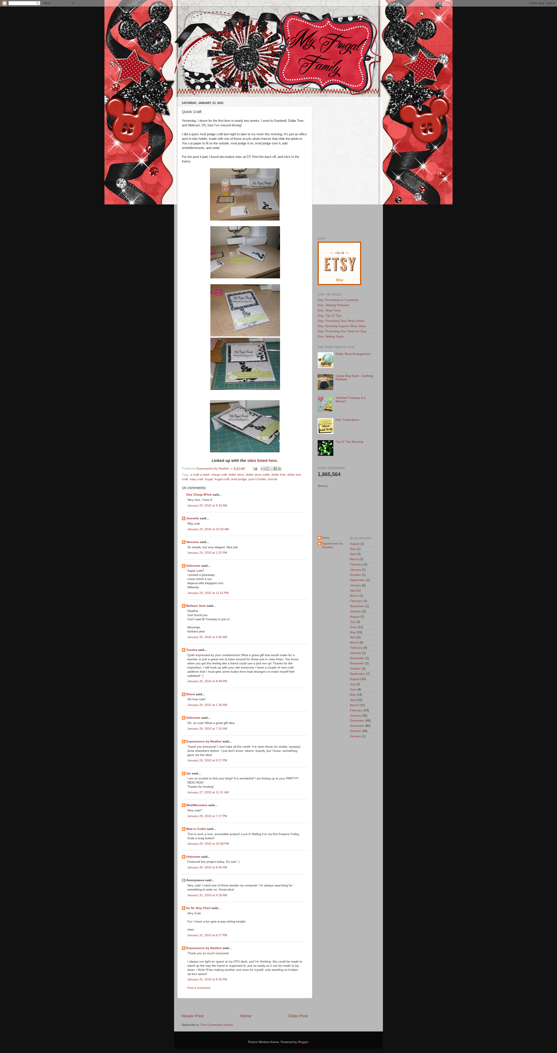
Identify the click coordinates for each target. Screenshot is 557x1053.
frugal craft (222, 479)
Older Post (298, 1016)
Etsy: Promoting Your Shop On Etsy (342, 331)
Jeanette (192, 518)
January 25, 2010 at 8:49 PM (207, 681)
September (357, 580)
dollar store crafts (258, 474)
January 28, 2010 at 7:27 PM (207, 816)
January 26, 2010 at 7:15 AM (207, 728)
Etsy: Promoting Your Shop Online (341, 321)
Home (246, 1016)
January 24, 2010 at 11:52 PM (208, 593)
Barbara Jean (196, 605)
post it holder (257, 479)
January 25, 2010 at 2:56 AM (207, 637)
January (355, 569)
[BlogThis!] (267, 468)
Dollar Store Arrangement (353, 354)
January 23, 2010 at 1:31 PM (207, 552)
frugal (209, 479)
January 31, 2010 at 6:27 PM (207, 935)
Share (322, 486)
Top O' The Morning (349, 441)
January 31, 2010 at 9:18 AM (207, 895)
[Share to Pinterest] (279, 468)
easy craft (196, 479)
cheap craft (219, 474)
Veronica (192, 542)
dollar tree (278, 474)
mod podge (239, 479)
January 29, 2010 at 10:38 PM (208, 843)
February (356, 564)
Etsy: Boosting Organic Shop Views (342, 326)
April (353, 554)
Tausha (191, 650)
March (354, 559)
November (357, 606)
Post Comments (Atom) (217, 1024)
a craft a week (200, 474)
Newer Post (192, 1016)
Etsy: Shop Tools (329, 310)
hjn (188, 773)
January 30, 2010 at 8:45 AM (207, 867)
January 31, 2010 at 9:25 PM (207, 979)
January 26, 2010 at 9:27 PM (207, 760)
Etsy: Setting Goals (331, 336)
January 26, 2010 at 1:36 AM (207, 705)
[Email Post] (255, 468)
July (352, 621)
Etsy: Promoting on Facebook (338, 300)
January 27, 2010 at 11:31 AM (208, 792)
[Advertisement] (245, 1005)
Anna (325, 537)
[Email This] (263, 468)
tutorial (272, 479)
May (353, 549)
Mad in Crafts (196, 829)
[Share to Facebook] (275, 468)
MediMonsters (196, 805)
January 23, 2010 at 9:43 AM (207, 505)
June (353, 627)
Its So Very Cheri (198, 908)
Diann (190, 694)
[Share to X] (271, 468)
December (357, 658)
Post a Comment (198, 987)
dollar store (236, 474)
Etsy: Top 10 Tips (329, 315)
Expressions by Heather (204, 741)
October (355, 575)
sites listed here (262, 460)
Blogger (303, 1042)
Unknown (193, 565)
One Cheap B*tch (199, 494)
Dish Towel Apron (347, 419)
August (354, 543)
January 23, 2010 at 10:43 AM (208, 529)
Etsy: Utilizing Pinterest (333, 305)
